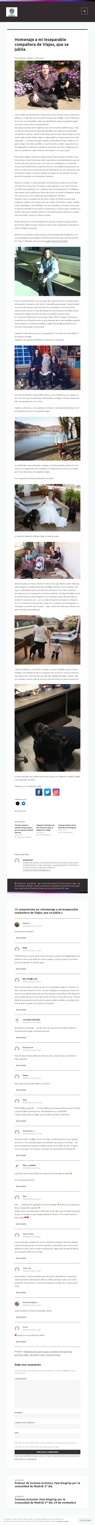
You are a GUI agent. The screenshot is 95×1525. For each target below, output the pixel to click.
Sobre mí (55, 883)
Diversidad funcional (67, 886)
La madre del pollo (31, 1020)
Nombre (19, 1413)
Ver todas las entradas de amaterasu (36, 870)
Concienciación (45, 883)
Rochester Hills (59, 888)
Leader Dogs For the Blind (56, 241)
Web (17, 1433)
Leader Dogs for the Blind (27, 888)
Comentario (21, 1379)
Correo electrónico (25, 1423)
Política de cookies (62, 1521)
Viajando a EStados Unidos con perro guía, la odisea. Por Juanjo (45, 827)
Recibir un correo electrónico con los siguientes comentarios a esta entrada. (46, 1443)
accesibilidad (19, 886)
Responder (21, 938)
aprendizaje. (28, 886)
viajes (67, 888)
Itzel (25, 948)
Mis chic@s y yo (30, 979)
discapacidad (54, 886)
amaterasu (32, 883)
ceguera (37, 886)
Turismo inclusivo (65, 883)
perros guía (49, 888)
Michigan (40, 888)
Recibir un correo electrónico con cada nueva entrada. (37, 1447)
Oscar (25, 1075)
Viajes (74, 883)
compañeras (44, 886)
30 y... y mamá (29, 1165)
